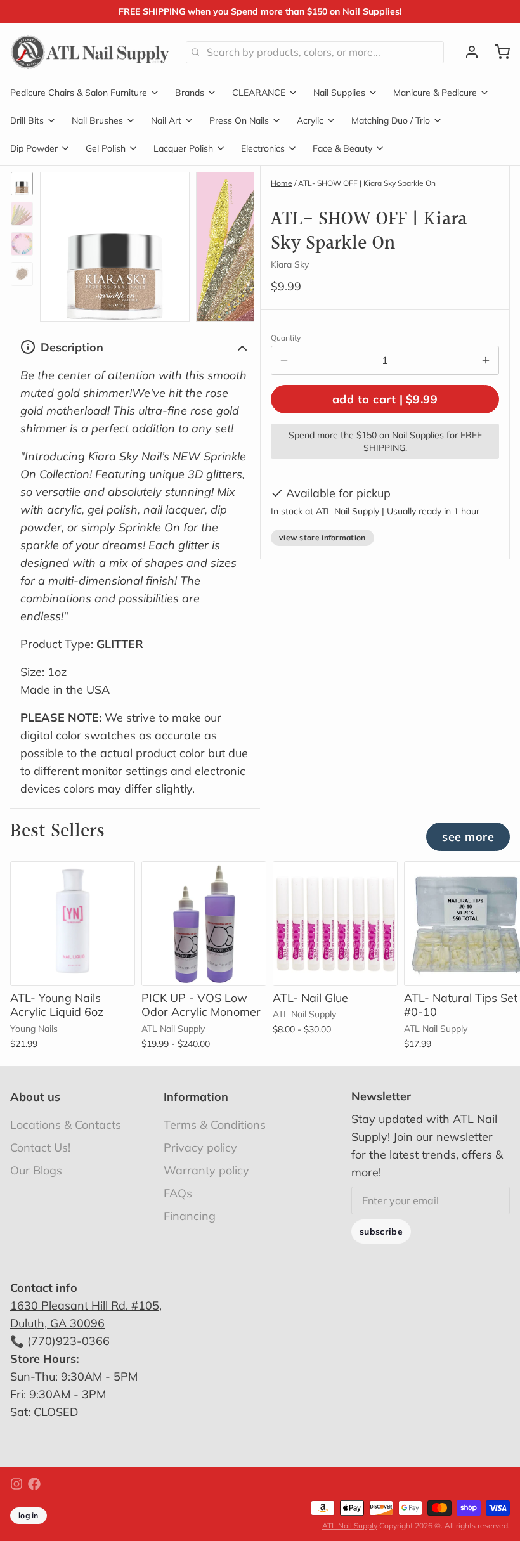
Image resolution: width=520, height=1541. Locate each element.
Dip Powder (34, 148)
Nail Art (166, 120)
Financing (190, 1216)
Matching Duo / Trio (390, 120)
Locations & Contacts (65, 1124)
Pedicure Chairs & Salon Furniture (78, 92)
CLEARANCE (258, 92)
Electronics (263, 148)
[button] (385, 399)
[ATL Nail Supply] (90, 52)
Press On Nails (239, 120)
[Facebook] (34, 1484)
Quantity (286, 337)
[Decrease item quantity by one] (284, 360)
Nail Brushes (97, 120)
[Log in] (466, 52)
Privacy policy (200, 1147)
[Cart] (497, 52)
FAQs (178, 1193)
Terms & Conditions (215, 1124)
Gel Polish (106, 148)
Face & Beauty (342, 148)
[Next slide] (234, 244)
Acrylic (310, 120)
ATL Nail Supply (349, 1525)
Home (281, 183)
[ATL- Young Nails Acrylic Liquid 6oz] (72, 923)
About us (35, 1096)
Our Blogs (36, 1170)
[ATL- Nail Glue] (335, 923)
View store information (322, 537)
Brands (189, 92)
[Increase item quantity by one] (485, 360)
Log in (28, 1515)
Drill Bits (27, 120)
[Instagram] (16, 1484)
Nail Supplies (339, 92)
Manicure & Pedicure (435, 92)
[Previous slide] (59, 244)
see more (468, 836)
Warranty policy (206, 1170)
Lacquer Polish (183, 148)
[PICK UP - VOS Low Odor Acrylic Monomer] (203, 923)
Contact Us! (40, 1147)
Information (196, 1096)
